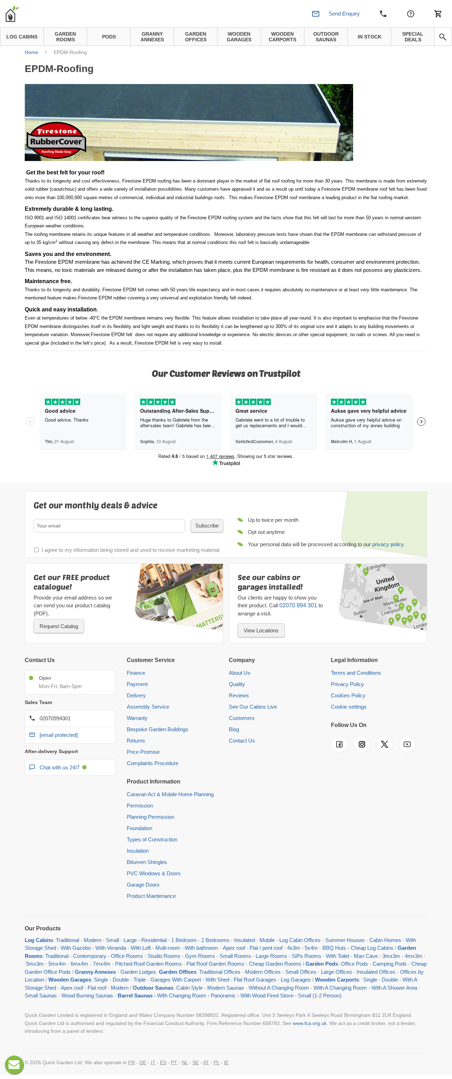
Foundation (139, 828)
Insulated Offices (376, 972)
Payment (137, 684)
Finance (136, 673)
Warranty (137, 718)
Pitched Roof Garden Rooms (148, 964)
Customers (242, 718)
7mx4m (102, 964)
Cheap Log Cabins (372, 948)
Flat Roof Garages (255, 980)
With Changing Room (181, 995)
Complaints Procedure (152, 763)
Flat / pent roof (266, 948)
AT (206, 1062)
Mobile (267, 940)
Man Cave (366, 956)
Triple (139, 980)
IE (226, 1062)
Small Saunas (41, 995)
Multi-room (167, 948)
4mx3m (413, 956)
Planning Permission (150, 817)
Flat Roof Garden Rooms (215, 964)
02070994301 (55, 718)
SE (195, 1062)
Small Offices (300, 972)
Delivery (136, 695)
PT (174, 1062)
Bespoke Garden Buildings (157, 729)
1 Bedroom (184, 940)
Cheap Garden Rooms (275, 964)
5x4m (311, 948)
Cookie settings (349, 707)
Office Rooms (127, 956)
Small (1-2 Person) (319, 995)
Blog (234, 729)
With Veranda (110, 948)
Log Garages (296, 980)
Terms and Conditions (356, 673)
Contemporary (89, 956)
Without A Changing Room (279, 988)
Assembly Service (148, 707)
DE (142, 1062)
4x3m (293, 948)
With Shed (216, 980)
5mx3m (35, 964)
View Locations (261, 630)
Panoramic (223, 995)
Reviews (239, 695)
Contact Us (242, 741)
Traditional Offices (219, 972)
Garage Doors (143, 885)
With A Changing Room (340, 988)
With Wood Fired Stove (266, 995)
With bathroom (201, 948)
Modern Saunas (225, 988)
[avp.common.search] (443, 37)
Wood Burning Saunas (87, 995)
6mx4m (79, 964)
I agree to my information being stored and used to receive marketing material (130, 550)
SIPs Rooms (306, 956)
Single (101, 980)
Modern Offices (263, 972)
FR (131, 1062)
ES (163, 1062)
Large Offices (336, 972)
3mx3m (391, 956)
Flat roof (97, 988)
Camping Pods (390, 964)
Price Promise (143, 752)
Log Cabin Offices (300, 940)
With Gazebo (76, 948)
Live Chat (14, 1065)
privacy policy (388, 544)
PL (216, 1062)
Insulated (244, 940)
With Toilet (337, 956)
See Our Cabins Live (253, 707)
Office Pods (354, 964)
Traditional (67, 940)
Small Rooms (235, 956)
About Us (239, 673)
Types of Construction (152, 839)
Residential (154, 940)
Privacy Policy (347, 684)
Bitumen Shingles (147, 862)
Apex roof (234, 948)
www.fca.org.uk (310, 1023)
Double (121, 980)
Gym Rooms (200, 956)
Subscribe (207, 526)
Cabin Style (189, 988)
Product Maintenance (151, 896)
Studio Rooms (164, 956)
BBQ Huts (334, 948)
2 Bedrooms (215, 940)
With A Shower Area (394, 988)
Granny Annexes (95, 972)
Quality (237, 684)
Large (130, 940)
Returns (136, 741)
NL (185, 1062)
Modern (92, 940)
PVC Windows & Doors (154, 873)
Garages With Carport (175, 980)
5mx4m (57, 964)
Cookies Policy (348, 695)
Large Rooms (271, 956)
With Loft (141, 948)
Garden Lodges (138, 972)
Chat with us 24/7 (59, 767)
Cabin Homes (385, 940)
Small (112, 940)
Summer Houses (345, 940)
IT (153, 1062)
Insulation (138, 851)
